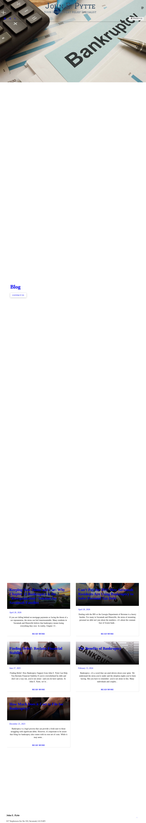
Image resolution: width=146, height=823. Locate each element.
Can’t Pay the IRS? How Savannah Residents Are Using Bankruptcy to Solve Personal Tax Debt (105, 594)
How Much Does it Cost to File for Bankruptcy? (36, 706)
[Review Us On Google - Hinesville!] (10, 18)
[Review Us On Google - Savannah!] (14, 18)
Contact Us (137, 18)
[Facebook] (5, 18)
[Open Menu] (142, 8)
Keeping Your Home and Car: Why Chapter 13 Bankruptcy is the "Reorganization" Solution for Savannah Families (37, 596)
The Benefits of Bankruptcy (99, 648)
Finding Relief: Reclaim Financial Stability (35, 650)
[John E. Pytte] (70, 8)
